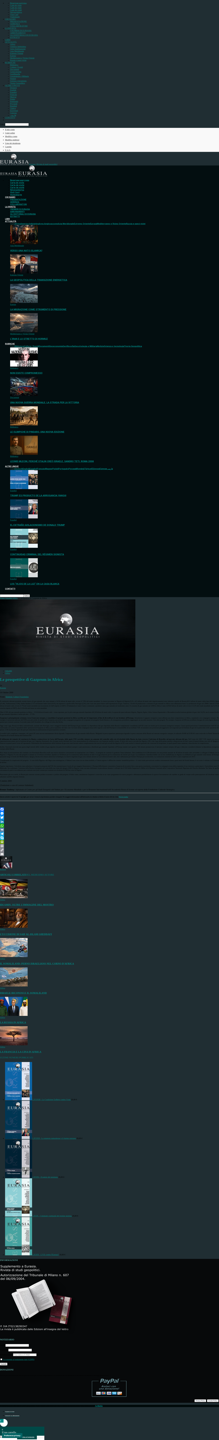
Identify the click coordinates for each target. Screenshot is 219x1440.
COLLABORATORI (19, 26)
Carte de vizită (16, 10)
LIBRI (7, 40)
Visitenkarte (15, 17)
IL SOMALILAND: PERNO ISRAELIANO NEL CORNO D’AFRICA (37, 963)
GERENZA (15, 24)
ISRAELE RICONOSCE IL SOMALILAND (23, 993)
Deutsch (13, 88)
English (13, 90)
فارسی (13, 115)
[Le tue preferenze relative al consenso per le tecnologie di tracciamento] (12, 1435)
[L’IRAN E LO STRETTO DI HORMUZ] (24, 331)
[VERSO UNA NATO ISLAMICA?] (24, 243)
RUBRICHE (10, 63)
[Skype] (109, 838)
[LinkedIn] (109, 822)
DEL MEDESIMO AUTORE (40, 874)
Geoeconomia (15, 72)
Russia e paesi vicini (18, 60)
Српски (13, 113)
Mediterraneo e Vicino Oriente (22, 58)
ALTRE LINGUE (12, 85)
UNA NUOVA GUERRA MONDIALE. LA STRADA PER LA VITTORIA (44, 402)
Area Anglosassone (18, 49)
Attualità (8, 671)
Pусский (13, 104)
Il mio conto (10, 129)
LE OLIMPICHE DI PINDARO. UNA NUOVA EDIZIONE (37, 431)
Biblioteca (14, 65)
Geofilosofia (15, 74)
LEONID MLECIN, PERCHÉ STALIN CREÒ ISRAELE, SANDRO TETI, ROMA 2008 (52, 461)
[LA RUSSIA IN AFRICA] (14, 1015)
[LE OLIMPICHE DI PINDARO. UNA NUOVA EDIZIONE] (24, 425)
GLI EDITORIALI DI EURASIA (24, 35)
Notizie (13, 79)
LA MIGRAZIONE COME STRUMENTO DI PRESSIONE (38, 309)
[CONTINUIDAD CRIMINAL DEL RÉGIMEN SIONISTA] (24, 547)
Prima (2, 598)
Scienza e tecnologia (18, 81)
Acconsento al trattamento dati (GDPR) (18, 1359)
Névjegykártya (16, 12)
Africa (12, 44)
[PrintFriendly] (109, 842)
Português (14, 101)
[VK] (109, 830)
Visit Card (14, 14)
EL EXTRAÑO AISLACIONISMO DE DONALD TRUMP (37, 525)
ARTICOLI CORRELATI (13, 874)
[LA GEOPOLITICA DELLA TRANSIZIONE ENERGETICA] (24, 273)
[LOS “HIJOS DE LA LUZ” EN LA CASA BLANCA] (24, 576)
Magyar (13, 97)
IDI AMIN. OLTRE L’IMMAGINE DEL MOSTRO (27, 904)
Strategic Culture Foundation (17, 697)
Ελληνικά (14, 111)
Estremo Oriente (16, 53)
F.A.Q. (8, 150)
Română (13, 106)
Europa (13, 56)
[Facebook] (109, 809)
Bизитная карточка (18, 3)
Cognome (4, 1350)
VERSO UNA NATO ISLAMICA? (26, 250)
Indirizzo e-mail (6, 1355)
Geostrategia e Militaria (19, 76)
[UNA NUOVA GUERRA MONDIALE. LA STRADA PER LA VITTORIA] (24, 395)
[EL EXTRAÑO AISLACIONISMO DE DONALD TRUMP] (24, 518)
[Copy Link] (109, 850)
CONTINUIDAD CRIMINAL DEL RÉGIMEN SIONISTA (37, 554)
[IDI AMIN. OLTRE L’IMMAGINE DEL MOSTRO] (14, 897)
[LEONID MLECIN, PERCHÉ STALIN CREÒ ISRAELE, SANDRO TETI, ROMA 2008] (24, 454)
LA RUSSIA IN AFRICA (13, 1022)
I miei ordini (10, 133)
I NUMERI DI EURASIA (21, 30)
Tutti (12, 224)
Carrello (8, 147)
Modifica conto (11, 136)
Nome (2, 1345)
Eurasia (3, 688)
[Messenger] (109, 813)
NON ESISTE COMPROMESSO (26, 373)
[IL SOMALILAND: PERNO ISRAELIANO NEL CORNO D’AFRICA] (14, 956)
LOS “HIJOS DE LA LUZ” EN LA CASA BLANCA (34, 583)
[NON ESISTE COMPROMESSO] (24, 366)
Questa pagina (123, 797)
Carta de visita (16, 5)
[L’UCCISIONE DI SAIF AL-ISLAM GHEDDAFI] (14, 927)
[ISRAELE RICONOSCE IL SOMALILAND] (14, 986)
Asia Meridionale (17, 51)
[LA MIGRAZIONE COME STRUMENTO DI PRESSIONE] (24, 302)
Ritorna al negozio (27, 1437)
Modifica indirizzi (12, 140)
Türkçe (13, 108)
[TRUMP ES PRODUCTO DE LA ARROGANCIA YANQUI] (24, 488)
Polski (12, 99)
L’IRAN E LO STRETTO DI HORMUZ (29, 338)
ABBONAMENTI (17, 33)
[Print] (109, 846)
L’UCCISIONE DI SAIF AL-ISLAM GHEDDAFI (26, 934)
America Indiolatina (18, 47)
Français (13, 95)
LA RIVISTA (10, 28)
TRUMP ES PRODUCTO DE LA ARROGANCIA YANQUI (38, 495)
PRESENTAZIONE (18, 21)
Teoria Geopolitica (17, 83)
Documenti (14, 69)
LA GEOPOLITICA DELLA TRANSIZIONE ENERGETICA (38, 280)
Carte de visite (16, 8)
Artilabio (99, 1406)
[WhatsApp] (109, 826)
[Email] (109, 854)
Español (13, 92)
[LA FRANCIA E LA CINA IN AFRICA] (14, 1045)
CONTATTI (10, 118)
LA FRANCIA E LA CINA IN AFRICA (20, 1051)
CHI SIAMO (10, 19)
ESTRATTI (15, 37)
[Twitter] (109, 817)
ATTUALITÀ (11, 42)
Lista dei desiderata (12, 143)
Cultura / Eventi (16, 67)
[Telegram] (109, 834)
